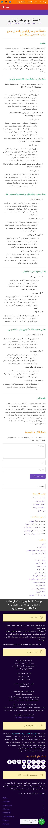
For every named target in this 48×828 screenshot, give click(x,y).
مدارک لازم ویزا (41, 591)
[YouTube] (24, 762)
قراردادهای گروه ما (39, 576)
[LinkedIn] (2, 2)
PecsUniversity (8, 816)
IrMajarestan (7, 805)
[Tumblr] (38, 766)
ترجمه (44, 557)
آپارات (28, 733)
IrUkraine (6, 820)
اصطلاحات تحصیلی (39, 553)
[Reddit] (29, 766)
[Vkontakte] (43, 766)
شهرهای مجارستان (39, 507)
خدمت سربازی (41, 566)
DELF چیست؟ (33, 521)
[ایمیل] (43, 762)
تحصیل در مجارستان (31, 527)
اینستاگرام (15, 733)
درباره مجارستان (40, 572)
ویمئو (22, 733)
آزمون (44, 544)
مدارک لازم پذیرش (39, 582)
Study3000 (6, 801)
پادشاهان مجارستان (39, 498)
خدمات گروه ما (40, 563)
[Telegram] (24, 766)
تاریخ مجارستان (40, 501)
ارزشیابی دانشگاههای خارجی (36, 550)
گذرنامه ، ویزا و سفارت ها (37, 579)
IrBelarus (6, 824)
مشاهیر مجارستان (39, 504)
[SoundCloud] (33, 766)
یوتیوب (33, 733)
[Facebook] (10, 2)
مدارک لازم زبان (40, 585)
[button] (7, 7)
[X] (6, 2)
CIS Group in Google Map (24, 717)
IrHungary (6, 809)
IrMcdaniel (6, 813)
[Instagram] (14, 762)
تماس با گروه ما (40, 560)
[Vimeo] (19, 762)
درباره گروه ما (41, 569)
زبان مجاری (42, 510)
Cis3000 (5, 798)
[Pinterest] (9, 762)
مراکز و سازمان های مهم (37, 595)
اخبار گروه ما (41, 547)
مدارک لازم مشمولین (38, 588)
